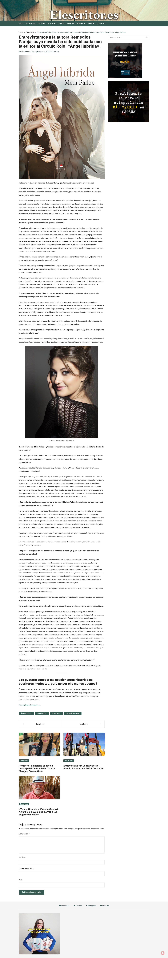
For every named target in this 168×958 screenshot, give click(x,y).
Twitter (78, 905)
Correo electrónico (26, 868)
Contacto (101, 23)
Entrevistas (30, 23)
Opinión (61, 23)
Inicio (21, 23)
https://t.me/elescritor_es (29, 705)
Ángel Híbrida (26, 713)
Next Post (83, 724)
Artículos (51, 23)
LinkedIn (105, 905)
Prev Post (40, 724)
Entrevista (56, 713)
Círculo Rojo (42, 713)
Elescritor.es (26, 52)
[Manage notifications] (162, 953)
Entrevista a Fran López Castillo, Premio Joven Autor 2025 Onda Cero (83, 767)
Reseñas (70, 23)
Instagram (91, 905)
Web (21, 880)
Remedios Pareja (72, 713)
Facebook (65, 905)
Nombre (22, 857)
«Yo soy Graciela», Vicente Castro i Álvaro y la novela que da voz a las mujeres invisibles (38, 812)
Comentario (24, 834)
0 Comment (54, 52)
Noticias (41, 23)
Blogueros (81, 23)
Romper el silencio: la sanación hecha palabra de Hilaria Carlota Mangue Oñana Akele (37, 768)
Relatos (91, 23)
